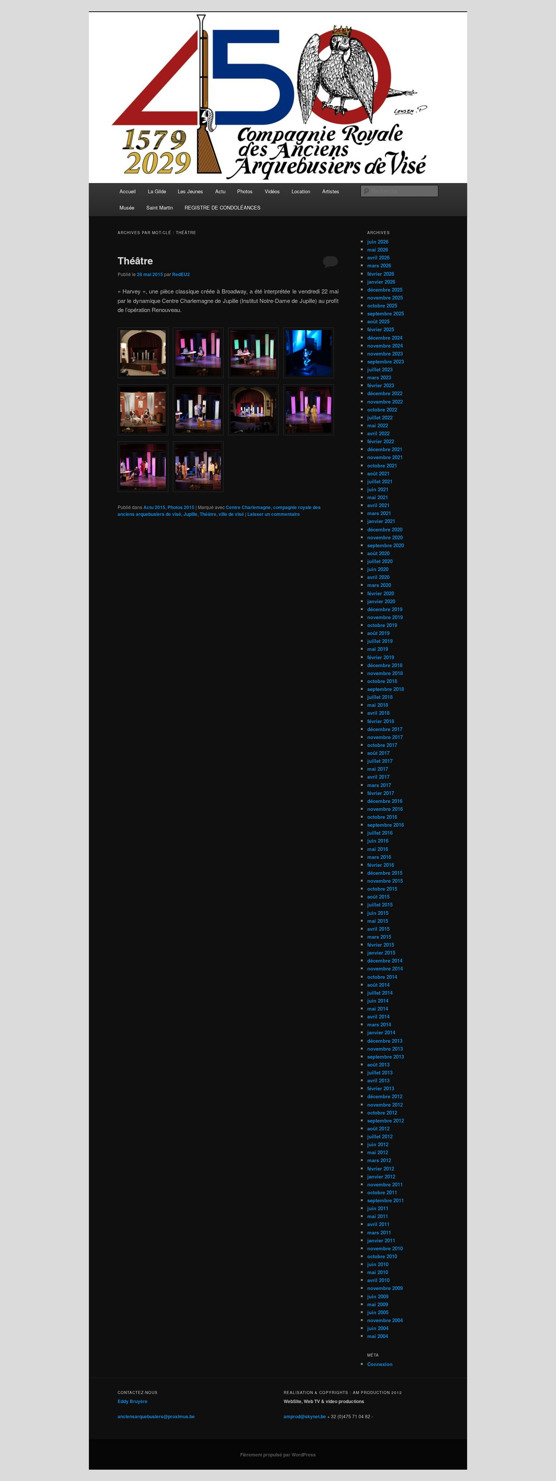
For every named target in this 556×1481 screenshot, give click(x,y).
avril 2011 (378, 1224)
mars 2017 (379, 785)
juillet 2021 (380, 481)
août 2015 (378, 896)
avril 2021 (378, 505)
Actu (220, 191)
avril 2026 (378, 257)
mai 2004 (377, 1336)
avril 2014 (378, 1016)
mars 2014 (379, 1024)
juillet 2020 (380, 561)
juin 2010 (377, 1264)
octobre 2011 (382, 1192)
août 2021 (378, 473)
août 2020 (378, 553)
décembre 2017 (384, 729)
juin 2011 (377, 1208)
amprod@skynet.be (305, 1416)
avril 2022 (378, 433)
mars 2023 (379, 377)
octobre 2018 (382, 681)
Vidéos (272, 191)
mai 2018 (377, 704)
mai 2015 (377, 920)
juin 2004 (377, 1328)
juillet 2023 (380, 369)
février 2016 (380, 864)
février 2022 (380, 441)
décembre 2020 (384, 529)
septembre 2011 (385, 1200)
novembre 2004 (385, 1320)
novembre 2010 (385, 1248)
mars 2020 (379, 584)
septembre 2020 (385, 545)
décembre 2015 (384, 872)
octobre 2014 (382, 976)
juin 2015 (377, 912)
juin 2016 (377, 840)
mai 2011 (377, 1216)
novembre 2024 (385, 345)
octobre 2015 (382, 888)
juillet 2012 (380, 1136)
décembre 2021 (384, 449)
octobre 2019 (382, 625)
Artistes (330, 191)
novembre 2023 (385, 353)
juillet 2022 (380, 417)
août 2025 (378, 321)
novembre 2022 (385, 401)
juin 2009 (377, 1296)
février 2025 (380, 329)
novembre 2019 (385, 617)
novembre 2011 (385, 1184)
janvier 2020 (381, 601)
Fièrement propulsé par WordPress (278, 1454)
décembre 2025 (384, 289)
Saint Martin (159, 207)
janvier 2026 (381, 281)
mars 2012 (379, 1160)
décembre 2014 (384, 960)
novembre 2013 (385, 1048)
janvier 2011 (381, 1240)
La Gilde (157, 191)
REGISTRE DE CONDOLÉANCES (223, 207)
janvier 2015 (381, 952)
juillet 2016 (380, 832)
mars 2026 (379, 265)
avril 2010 (378, 1280)
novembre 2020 (385, 537)
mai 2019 (377, 648)
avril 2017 (378, 776)
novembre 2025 (385, 297)
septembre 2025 (385, 313)
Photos (245, 191)
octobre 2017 (382, 744)
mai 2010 (377, 1272)
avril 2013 (378, 1080)
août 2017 (378, 752)
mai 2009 (377, 1304)
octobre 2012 (382, 1112)
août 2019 (378, 632)
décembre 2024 (384, 337)
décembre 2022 (384, 393)
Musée (127, 207)
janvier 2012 (381, 1176)
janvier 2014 (381, 1032)
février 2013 (380, 1088)
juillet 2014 (380, 992)
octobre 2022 (382, 409)
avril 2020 (378, 577)
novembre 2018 (385, 673)
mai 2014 (377, 1008)
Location (301, 191)
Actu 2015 (154, 507)
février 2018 (380, 721)
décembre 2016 (384, 800)
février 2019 (380, 657)
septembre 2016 (385, 824)
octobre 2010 (382, 1256)
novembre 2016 (385, 808)
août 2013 (378, 1064)
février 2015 (380, 944)
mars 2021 (379, 513)
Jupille (190, 514)
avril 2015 (378, 928)
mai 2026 (377, 249)
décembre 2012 (384, 1096)
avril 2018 (378, 712)
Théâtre (135, 260)
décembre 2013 (384, 1040)
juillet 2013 (380, 1072)
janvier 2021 (381, 521)
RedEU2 (181, 274)
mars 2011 (379, 1232)
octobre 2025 (382, 305)
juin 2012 (377, 1144)
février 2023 (380, 385)
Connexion (380, 1364)
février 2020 (380, 593)
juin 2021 (377, 489)
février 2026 (380, 273)
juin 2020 (377, 569)
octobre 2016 (382, 816)
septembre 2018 (385, 688)
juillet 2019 (380, 640)
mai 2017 (377, 768)
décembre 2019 (384, 609)
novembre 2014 (385, 968)
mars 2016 (379, 856)
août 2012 (378, 1128)
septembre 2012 (385, 1120)
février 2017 (380, 792)
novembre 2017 (385, 736)
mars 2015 (379, 936)
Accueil (128, 191)
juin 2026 (377, 241)
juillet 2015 (380, 904)
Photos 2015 (181, 507)
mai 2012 (377, 1152)
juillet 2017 (380, 760)
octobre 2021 (382, 465)
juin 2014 (377, 1000)
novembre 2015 (385, 880)
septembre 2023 (385, 361)
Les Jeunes (190, 191)
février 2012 (380, 1168)
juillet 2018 (380, 696)
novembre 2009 (385, 1288)
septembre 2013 (385, 1056)
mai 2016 (377, 848)
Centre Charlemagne (248, 507)
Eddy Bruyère (133, 1401)
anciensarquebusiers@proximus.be (156, 1416)
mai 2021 (377, 497)
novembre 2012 (385, 1104)
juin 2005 (377, 1312)
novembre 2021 (385, 457)
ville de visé (231, 514)
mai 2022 (377, 425)
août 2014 (378, 984)
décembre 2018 (384, 665)
